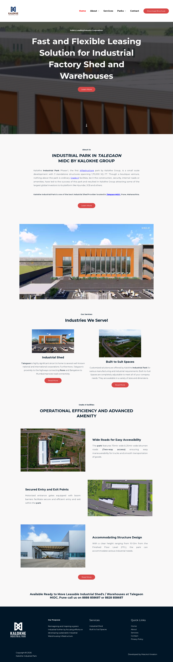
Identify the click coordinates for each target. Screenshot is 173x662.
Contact (134, 11)
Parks (120, 11)
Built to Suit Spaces (98, 629)
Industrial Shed (96, 626)
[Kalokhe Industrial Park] (13, 11)
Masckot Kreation (149, 654)
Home (82, 11)
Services (108, 11)
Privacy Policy (137, 639)
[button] (156, 11)
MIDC (113, 194)
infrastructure (87, 170)
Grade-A (75, 178)
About (93, 11)
